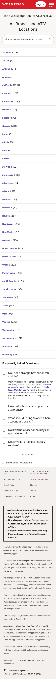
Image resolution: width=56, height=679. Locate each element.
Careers (33, 491)
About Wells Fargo (10, 491)
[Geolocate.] (6, 39)
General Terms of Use (39, 479)
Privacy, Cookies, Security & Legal (14, 472)
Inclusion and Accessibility (14, 496)
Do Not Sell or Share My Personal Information (39, 472)
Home (32, 496)
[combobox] (28, 39)
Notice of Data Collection (13, 479)
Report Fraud (8, 485)
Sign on (40, 4)
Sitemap (33, 485)
